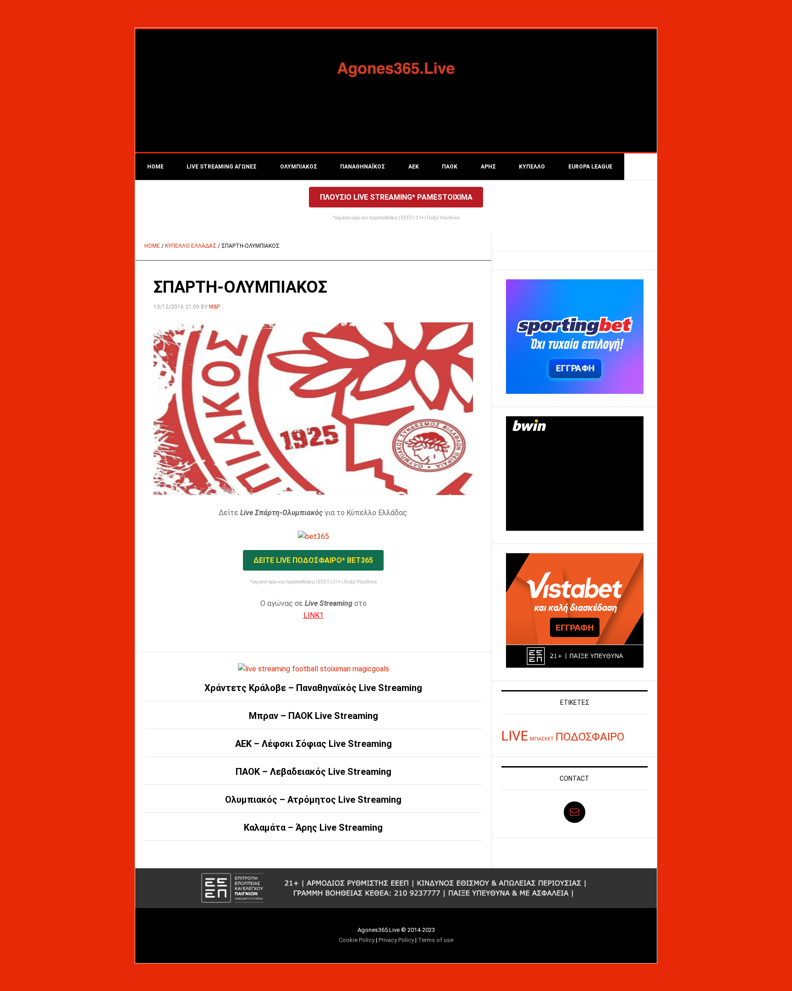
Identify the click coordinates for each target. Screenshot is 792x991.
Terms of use (435, 940)
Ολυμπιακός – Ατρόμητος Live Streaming (313, 799)
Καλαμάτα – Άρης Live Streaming (313, 827)
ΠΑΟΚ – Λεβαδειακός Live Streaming (313, 771)
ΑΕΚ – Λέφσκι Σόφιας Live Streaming (313, 743)
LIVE (514, 736)
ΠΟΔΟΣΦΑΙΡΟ (590, 736)
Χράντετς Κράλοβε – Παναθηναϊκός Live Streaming (313, 687)
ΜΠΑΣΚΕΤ (542, 739)
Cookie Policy (356, 940)
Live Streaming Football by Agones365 (396, 68)
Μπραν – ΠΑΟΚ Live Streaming (313, 715)
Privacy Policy (396, 940)
